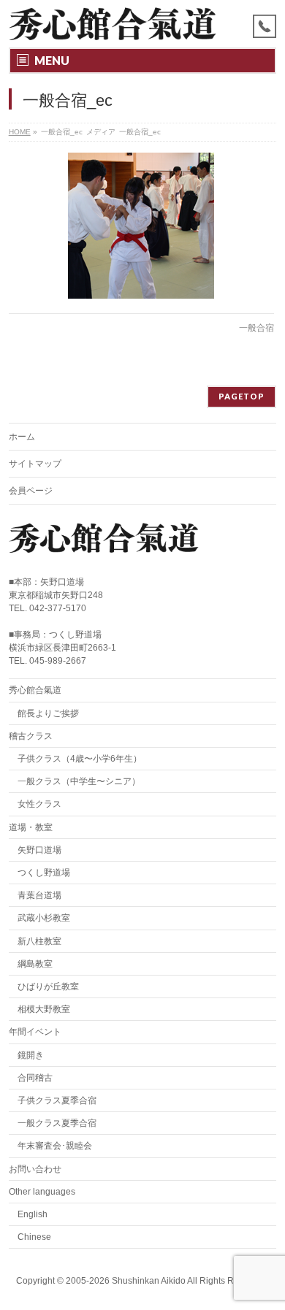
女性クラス (39, 804)
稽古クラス (31, 736)
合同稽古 (35, 1078)
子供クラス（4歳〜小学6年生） (80, 759)
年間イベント (35, 1032)
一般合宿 (256, 328)
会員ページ (31, 491)
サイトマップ (35, 464)
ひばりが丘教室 (48, 986)
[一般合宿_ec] (141, 226)
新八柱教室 (39, 941)
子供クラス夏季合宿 (57, 1100)
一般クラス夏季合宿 (57, 1123)
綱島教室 (35, 964)
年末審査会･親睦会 (55, 1146)
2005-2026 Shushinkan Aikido (126, 1281)
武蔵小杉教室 (44, 918)
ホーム (22, 437)
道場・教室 (31, 827)
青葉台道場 (39, 895)
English (33, 1214)
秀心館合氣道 (35, 690)
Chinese (34, 1237)
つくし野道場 (44, 872)
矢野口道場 (39, 850)
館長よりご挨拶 (48, 713)
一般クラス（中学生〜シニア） (79, 781)
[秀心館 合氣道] (112, 24)
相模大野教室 (44, 1009)
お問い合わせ (35, 1169)
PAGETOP (241, 396)
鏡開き (31, 1055)
